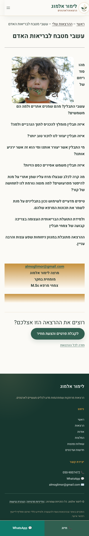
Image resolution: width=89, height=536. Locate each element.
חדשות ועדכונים (74, 450)
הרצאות (79, 425)
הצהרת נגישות (17, 502)
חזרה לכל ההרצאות (72, 345)
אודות (80, 432)
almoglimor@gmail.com (44, 266)
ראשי (81, 24)
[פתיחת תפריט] (8, 7)
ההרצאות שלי (62, 24)
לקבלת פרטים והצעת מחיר (58, 334)
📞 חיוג (67, 528)
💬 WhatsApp (75, 479)
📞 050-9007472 (73, 472)
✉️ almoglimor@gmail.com (66, 485)
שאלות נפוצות (75, 444)
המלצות (79, 438)
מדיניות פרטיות (35, 502)
